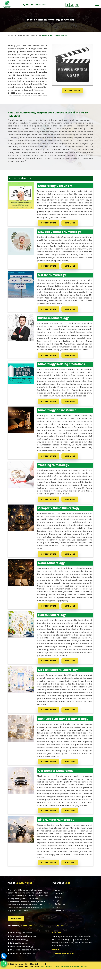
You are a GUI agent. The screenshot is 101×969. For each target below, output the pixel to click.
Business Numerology (53, 318)
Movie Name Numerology (21, 946)
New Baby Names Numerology (59, 232)
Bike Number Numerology (56, 820)
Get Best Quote (72, 91)
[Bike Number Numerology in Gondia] (21, 829)
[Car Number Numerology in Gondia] (21, 780)
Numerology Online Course (57, 410)
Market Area (60, 911)
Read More (70, 223)
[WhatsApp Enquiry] (4, 963)
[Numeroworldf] (7, 4)
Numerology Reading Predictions (61, 364)
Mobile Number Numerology (58, 670)
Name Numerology (51, 563)
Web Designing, (48, 966)
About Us (58, 893)
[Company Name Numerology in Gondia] (21, 518)
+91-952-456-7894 (64, 953)
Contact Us (59, 904)
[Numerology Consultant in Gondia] (21, 195)
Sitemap (58, 907)
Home (10, 35)
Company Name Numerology (59, 508)
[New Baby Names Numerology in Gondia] (21, 241)
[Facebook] (68, 5)
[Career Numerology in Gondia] (21, 284)
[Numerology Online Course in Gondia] (21, 420)
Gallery (57, 897)
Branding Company (80, 966)
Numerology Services (28, 35)
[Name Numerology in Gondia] (21, 572)
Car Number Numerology (56, 771)
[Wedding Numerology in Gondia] (21, 474)
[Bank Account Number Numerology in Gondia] (21, 728)
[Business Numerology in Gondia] (21, 327)
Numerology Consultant (55, 186)
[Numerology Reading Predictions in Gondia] (21, 373)
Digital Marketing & (63, 966)
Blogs (56, 900)
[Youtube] (72, 5)
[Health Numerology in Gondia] (21, 624)
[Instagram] (77, 5)
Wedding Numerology (53, 465)
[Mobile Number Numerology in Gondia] (21, 679)
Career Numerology (52, 275)
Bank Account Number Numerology (63, 719)
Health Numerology (52, 615)
